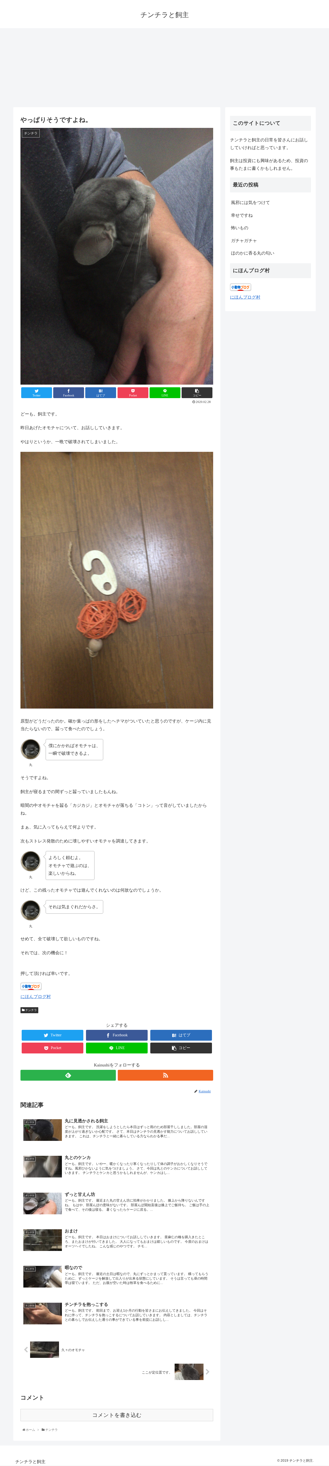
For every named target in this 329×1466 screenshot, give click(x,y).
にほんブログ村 (35, 996)
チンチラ (31, 1010)
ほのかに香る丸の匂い (252, 253)
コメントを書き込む (117, 1415)
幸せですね (242, 215)
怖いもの (239, 227)
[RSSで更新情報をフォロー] (165, 1075)
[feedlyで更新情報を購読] (68, 1075)
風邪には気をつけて (250, 202)
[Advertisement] (164, 67)
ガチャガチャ (244, 240)
